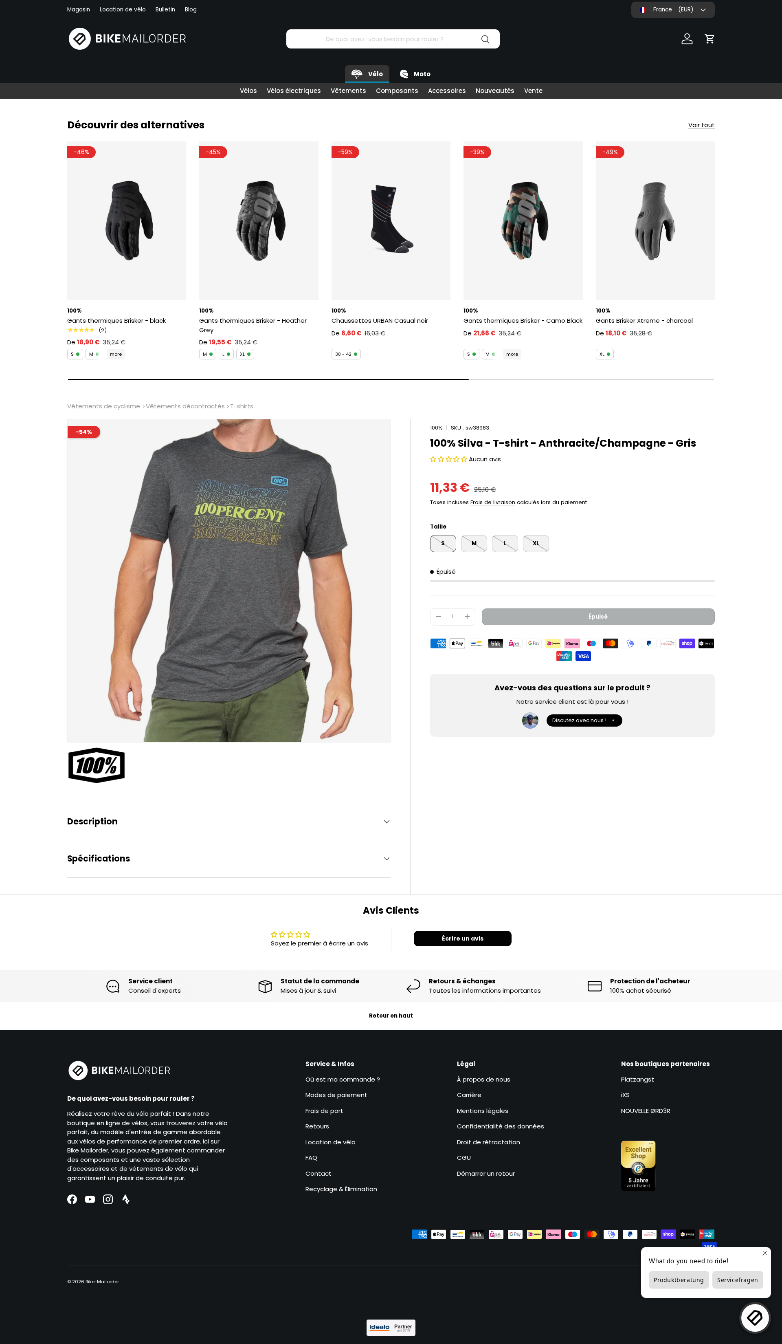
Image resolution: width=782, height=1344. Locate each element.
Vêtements (348, 90)
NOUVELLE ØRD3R (645, 1110)
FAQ (311, 1157)
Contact (318, 1173)
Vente (533, 90)
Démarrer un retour (486, 1173)
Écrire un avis (462, 938)
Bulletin (165, 9)
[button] (710, 39)
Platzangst (637, 1079)
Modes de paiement (336, 1095)
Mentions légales (482, 1110)
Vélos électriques (294, 90)
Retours (317, 1126)
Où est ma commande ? (342, 1079)
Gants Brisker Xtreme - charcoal (644, 320)
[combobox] (392, 38)
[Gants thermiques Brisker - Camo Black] (522, 220)
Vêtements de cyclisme (103, 406)
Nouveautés (495, 90)
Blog (191, 9)
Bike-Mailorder (102, 1281)
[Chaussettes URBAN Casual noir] (391, 220)
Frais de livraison (492, 502)
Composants (397, 90)
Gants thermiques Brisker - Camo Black (522, 320)
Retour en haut (391, 1016)
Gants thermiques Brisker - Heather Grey (253, 325)
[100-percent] (100, 765)
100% (436, 428)
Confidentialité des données (500, 1126)
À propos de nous (483, 1079)
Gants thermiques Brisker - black (116, 320)
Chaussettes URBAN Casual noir (380, 320)
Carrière (469, 1095)
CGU (464, 1157)
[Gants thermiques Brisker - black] (126, 220)
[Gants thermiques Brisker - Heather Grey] (258, 220)
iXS (625, 1095)
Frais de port (324, 1110)
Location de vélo (123, 9)
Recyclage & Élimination (341, 1189)
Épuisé (598, 616)
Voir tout (701, 125)
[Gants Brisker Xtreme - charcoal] (655, 220)
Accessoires (447, 90)
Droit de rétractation (488, 1142)
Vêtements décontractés (185, 406)
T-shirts (241, 406)
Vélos (248, 90)
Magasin (78, 9)
